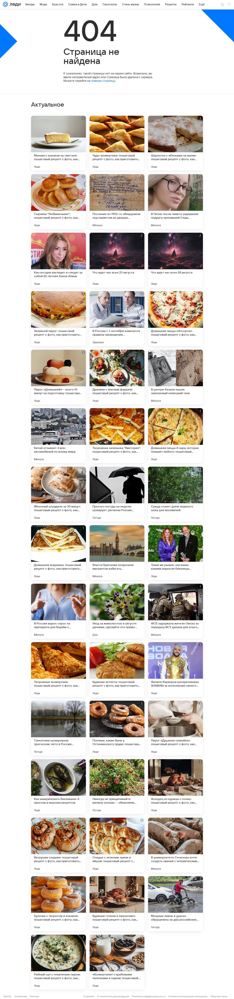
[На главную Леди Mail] (14, 4)
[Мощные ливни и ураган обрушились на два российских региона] (175, 903)
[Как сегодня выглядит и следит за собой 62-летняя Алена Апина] (58, 260)
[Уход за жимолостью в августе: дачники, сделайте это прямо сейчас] (117, 611)
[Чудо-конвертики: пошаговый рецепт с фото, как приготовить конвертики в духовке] (117, 143)
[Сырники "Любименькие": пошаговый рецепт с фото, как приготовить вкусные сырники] (58, 201)
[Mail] (5, 4)
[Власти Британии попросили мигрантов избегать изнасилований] (117, 552)
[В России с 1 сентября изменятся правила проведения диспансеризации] (117, 318)
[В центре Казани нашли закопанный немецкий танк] (175, 377)
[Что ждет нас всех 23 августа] (117, 260)
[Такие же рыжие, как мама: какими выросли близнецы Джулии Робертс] (175, 552)
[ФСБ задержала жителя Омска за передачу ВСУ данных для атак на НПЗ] (175, 611)
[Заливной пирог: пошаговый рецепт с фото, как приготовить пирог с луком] (58, 318)
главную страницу (103, 80)
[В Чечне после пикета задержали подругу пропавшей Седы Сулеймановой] (175, 201)
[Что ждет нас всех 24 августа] (175, 260)
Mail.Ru (7, 996)
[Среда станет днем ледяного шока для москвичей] (175, 494)
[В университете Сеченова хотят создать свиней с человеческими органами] (175, 845)
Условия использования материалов (187, 996)
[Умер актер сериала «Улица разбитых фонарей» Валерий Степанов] (175, 962)
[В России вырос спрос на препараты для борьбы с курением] (58, 611)
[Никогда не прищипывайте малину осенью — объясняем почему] (117, 786)
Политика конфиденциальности (148, 996)
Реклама (34, 996)
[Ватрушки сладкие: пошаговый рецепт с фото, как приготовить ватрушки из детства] (58, 845)
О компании (20, 996)
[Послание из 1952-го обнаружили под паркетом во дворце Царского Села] (117, 201)
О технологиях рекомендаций (113, 996)
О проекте (88, 996)
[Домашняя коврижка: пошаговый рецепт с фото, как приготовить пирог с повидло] (58, 552)
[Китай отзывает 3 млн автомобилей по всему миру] (58, 435)
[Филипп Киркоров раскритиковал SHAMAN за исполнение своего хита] (175, 669)
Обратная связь (218, 996)
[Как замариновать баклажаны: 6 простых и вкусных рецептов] (58, 786)
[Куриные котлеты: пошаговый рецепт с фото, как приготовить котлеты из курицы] (117, 669)
